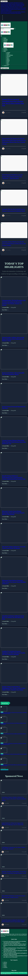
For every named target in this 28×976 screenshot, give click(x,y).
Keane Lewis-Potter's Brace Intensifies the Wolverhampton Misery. (13, 373)
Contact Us (6, 65)
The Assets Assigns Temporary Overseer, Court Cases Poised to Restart (14, 547)
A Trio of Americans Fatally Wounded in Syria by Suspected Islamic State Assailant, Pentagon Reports (12, 3)
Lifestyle (8, 56)
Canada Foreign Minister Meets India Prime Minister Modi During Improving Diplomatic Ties (14, 442)
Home (4, 38)
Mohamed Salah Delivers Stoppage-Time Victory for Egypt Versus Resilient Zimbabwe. (14, 582)
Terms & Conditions (10, 972)
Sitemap (16, 972)
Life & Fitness (9, 55)
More (4, 51)
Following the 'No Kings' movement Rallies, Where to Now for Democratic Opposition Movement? (13, 12)
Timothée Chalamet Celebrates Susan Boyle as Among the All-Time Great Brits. (13, 617)
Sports (7, 61)
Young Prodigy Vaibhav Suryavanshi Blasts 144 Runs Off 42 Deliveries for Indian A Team (13, 339)
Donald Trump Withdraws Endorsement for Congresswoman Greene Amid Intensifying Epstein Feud (13, 477)
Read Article (4, 115)
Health (7, 53)
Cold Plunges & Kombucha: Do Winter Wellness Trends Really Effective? (13, 733)
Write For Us (3, 972)
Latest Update (4, 1)
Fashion (5, 48)
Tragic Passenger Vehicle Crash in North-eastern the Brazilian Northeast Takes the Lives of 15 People (12, 6)
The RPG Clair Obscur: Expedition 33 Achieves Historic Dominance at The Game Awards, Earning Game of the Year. (14, 945)
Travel (7, 64)
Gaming (8, 52)
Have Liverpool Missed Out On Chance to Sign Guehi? (13, 8)
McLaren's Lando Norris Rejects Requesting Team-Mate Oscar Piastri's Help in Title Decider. (13, 512)
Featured (5, 49)
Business (5, 40)
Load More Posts (4, 769)
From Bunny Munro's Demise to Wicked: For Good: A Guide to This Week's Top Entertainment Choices (14, 799)
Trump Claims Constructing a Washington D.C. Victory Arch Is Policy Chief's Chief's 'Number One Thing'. (13, 688)
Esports (5, 41)
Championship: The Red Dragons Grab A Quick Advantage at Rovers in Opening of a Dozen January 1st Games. (14, 303)
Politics (8, 60)
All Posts (5, 39)
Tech (7, 62)
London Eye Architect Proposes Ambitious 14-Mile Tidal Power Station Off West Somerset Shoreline (13, 652)
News (7, 57)
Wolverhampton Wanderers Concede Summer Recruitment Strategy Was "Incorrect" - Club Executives (12, 176)
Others (7, 59)
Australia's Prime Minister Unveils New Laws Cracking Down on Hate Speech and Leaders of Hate (14, 243)
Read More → (5, 309)
